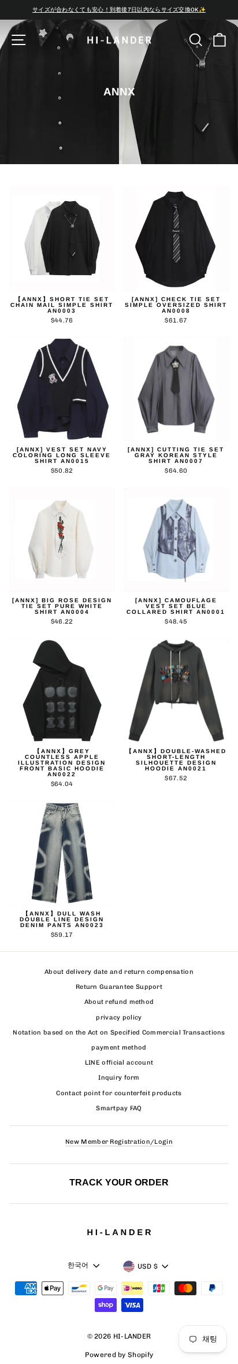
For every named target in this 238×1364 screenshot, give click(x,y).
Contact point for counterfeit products (118, 1093)
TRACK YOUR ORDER (119, 1182)
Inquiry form (119, 1077)
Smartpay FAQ (119, 1108)
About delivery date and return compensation (119, 972)
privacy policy (119, 1017)
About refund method (119, 1002)
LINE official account (119, 1062)
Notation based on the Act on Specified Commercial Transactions (119, 1032)
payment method (118, 1047)
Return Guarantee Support (119, 987)
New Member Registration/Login (119, 1142)
